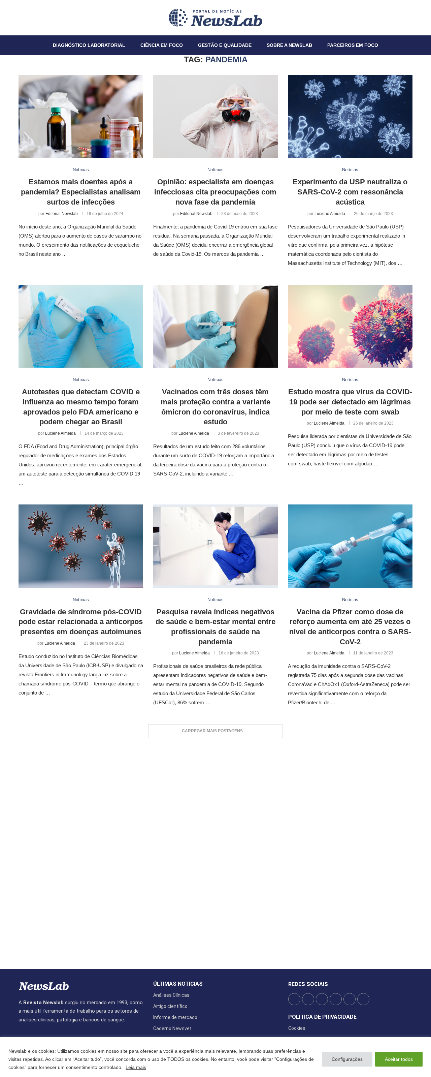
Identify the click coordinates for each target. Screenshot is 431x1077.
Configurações (347, 1059)
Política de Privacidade (322, 1017)
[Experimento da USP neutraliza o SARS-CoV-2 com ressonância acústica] (350, 116)
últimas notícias (178, 984)
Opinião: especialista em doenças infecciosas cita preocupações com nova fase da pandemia (215, 192)
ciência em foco (161, 45)
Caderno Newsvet (172, 1028)
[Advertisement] (215, 850)
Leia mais (136, 1067)
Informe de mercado (175, 1017)
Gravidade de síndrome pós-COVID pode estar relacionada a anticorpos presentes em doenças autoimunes (81, 622)
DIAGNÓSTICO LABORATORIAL (89, 45)
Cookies (296, 1028)
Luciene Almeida (329, 213)
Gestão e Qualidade (225, 45)
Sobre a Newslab (289, 45)
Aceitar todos (399, 1059)
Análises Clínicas (171, 995)
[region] (215, 1057)
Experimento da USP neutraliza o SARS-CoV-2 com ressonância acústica (350, 192)
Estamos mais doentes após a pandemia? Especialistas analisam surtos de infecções (81, 192)
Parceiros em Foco (352, 45)
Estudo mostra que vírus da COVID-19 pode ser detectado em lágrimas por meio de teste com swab (350, 402)
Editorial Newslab (61, 213)
